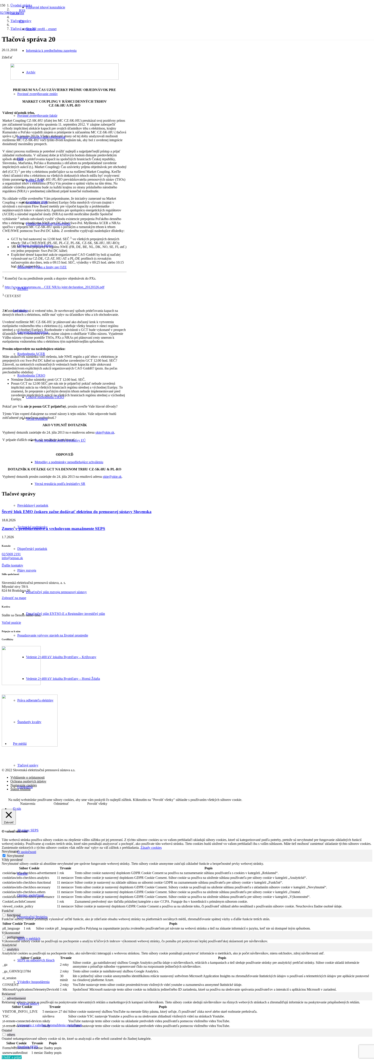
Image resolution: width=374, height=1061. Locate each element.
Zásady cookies (151, 847)
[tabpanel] (187, 885)
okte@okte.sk (112, 476)
